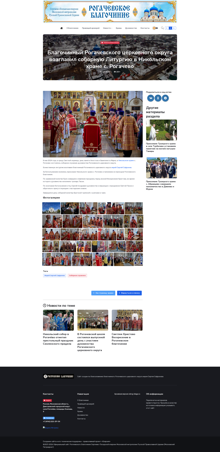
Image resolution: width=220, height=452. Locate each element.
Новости (107, 28)
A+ (174, 28)
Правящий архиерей (90, 28)
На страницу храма (104, 293)
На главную (96, 47)
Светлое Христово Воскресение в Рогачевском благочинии (123, 339)
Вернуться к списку (130, 293)
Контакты (145, 28)
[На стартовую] (61, 28)
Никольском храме (126, 160)
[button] (162, 28)
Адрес (48, 400)
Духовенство (131, 28)
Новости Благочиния (111, 42)
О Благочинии (72, 28)
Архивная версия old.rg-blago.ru (127, 394)
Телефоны (49, 418)
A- (167, 28)
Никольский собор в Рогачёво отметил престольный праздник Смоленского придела (58, 339)
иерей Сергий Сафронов (121, 167)
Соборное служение (77, 275)
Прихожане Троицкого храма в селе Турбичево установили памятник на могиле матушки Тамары (161, 147)
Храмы (119, 28)
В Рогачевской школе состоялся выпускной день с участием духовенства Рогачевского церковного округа (91, 342)
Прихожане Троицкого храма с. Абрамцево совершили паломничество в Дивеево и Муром (161, 185)
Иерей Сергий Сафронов (55, 275)
